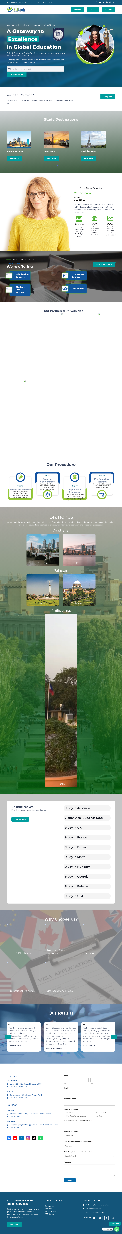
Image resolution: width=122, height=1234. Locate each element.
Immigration (97, 1116)
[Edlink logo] (16, 9)
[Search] (9, 68)
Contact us (49, 1206)
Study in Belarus (51, 151)
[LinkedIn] (103, 2)
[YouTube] (100, 2)
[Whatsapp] (116, 1229)
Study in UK (73, 827)
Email (66, 1088)
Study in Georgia (14, 151)
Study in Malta (75, 857)
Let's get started (16, 74)
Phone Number (70, 1099)
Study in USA (87, 151)
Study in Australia (77, 808)
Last (91, 1083)
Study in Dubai (75, 847)
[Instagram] (106, 2)
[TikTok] (110, 2)
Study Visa (70, 1112)
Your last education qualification (78, 1121)
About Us (49, 1209)
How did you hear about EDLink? (78, 1152)
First (65, 1083)
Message (67, 1162)
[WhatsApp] (113, 2)
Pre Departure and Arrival (76, 1116)
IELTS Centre (50, 1211)
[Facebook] (96, 2)
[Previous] (8, 1037)
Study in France (76, 837)
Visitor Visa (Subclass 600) (84, 818)
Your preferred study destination (78, 1142)
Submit (70, 1180)
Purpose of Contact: (72, 1131)
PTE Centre (49, 1214)
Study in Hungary (77, 867)
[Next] (114, 1037)
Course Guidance (99, 1112)
